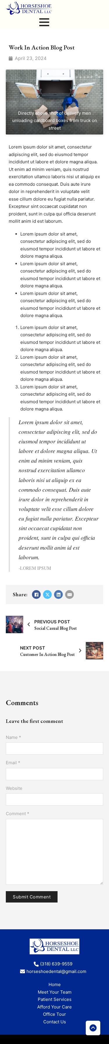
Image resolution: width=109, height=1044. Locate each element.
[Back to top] (93, 1028)
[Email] (69, 594)
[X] (47, 594)
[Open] (44, 21)
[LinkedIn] (58, 594)
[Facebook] (36, 594)
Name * (13, 737)
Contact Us (54, 1021)
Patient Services (55, 999)
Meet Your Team (55, 992)
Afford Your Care (54, 1007)
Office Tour (54, 1014)
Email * (13, 762)
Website (14, 788)
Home (55, 984)
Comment (17, 813)
